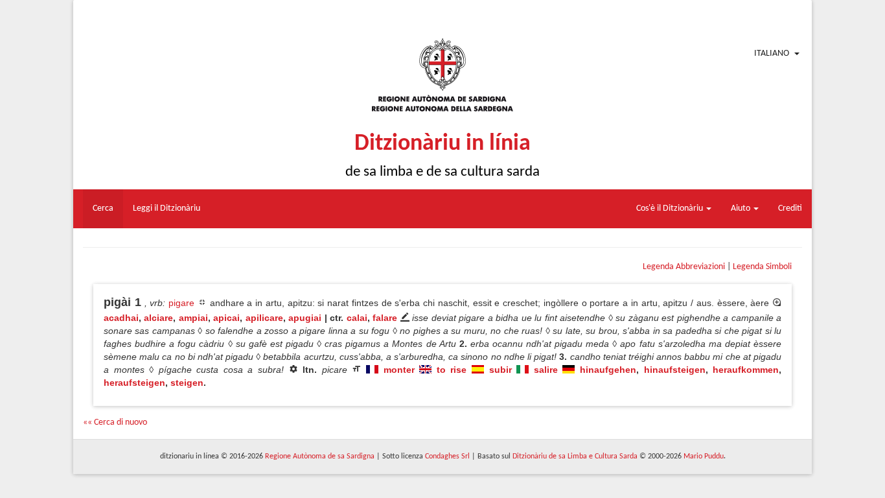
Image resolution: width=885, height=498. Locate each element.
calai (357, 318)
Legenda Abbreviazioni (684, 267)
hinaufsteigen (675, 369)
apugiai (304, 318)
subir (500, 369)
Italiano (771, 53)
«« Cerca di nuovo (115, 422)
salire (546, 369)
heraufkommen (746, 369)
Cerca (103, 208)
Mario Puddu (704, 456)
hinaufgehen (608, 369)
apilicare (264, 318)
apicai (226, 318)
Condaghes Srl (447, 456)
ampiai (193, 318)
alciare (158, 318)
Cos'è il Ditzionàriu (670, 208)
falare (385, 318)
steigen (186, 382)
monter (399, 369)
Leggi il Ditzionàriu (166, 208)
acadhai (121, 318)
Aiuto (741, 208)
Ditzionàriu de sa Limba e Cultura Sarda (575, 456)
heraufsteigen (134, 382)
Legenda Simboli (762, 267)
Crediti (790, 208)
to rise (452, 369)
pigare (181, 303)
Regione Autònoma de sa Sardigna (319, 456)
